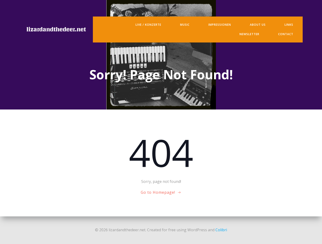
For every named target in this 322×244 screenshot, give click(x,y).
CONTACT (285, 34)
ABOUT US (258, 25)
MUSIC (185, 25)
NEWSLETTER (249, 34)
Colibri (221, 229)
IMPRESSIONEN (219, 25)
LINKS (289, 25)
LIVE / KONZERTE (148, 25)
